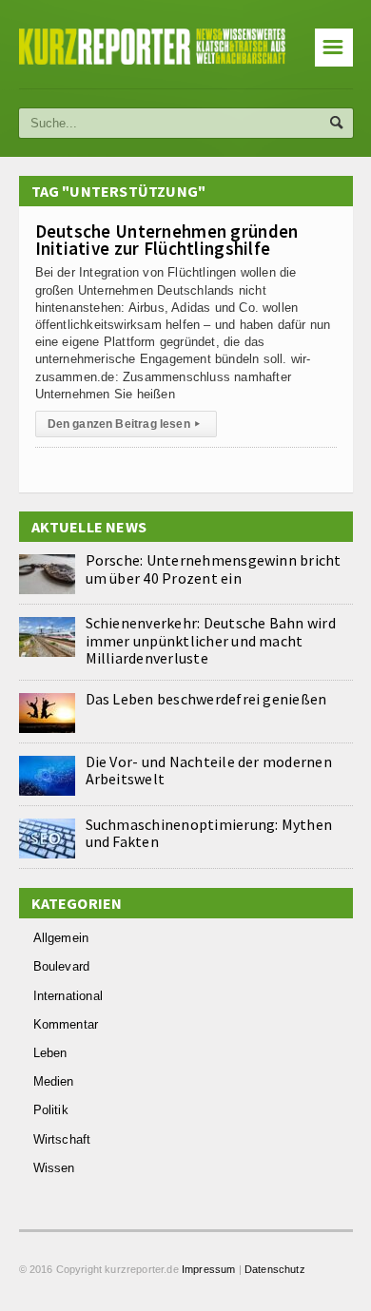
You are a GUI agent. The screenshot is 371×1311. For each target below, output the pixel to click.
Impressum (209, 1269)
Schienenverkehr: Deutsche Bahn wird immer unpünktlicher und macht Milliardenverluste (211, 639)
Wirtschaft (62, 1139)
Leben (50, 1053)
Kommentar (66, 1024)
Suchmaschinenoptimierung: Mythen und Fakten (209, 833)
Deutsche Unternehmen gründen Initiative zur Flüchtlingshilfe (167, 240)
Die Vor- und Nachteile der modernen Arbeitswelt (209, 770)
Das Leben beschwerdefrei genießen (206, 698)
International (68, 996)
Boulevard (61, 966)
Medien (53, 1081)
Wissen (54, 1168)
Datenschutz (274, 1269)
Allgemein (61, 938)
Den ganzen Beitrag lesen (124, 424)
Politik (50, 1110)
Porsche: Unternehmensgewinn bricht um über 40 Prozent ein (214, 568)
